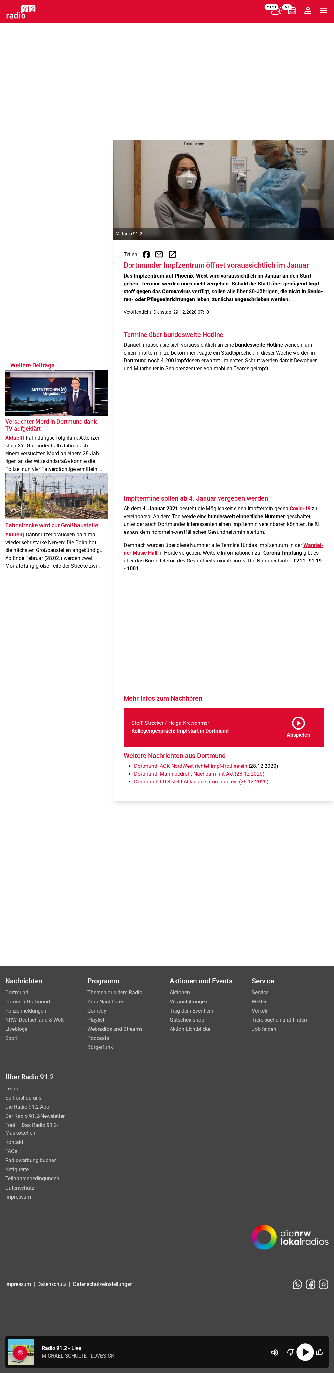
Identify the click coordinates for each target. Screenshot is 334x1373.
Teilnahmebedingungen (32, 1179)
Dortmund (16, 992)
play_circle (305, 1352)
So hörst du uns (23, 1098)
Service (260, 992)
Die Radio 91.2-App (27, 1107)
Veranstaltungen (188, 1002)
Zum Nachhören (106, 1002)
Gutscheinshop (187, 1020)
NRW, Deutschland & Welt (34, 1020)
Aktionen (180, 992)
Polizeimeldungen (25, 1011)
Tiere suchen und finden (279, 1020)
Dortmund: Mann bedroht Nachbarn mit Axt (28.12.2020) (199, 774)
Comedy (96, 1011)
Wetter (259, 1002)
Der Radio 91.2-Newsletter (35, 1116)
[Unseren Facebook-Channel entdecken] (310, 1284)
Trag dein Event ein (191, 1011)
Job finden (264, 1029)
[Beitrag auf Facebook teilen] (146, 254)
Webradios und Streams (115, 1029)
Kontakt (14, 1142)
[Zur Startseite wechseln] (21, 12)
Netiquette (17, 1169)
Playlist (95, 1020)
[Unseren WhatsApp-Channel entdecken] (297, 1284)
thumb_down (291, 1352)
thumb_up (320, 1352)
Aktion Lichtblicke (190, 1029)
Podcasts (98, 1038)
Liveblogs (16, 1029)
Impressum (18, 1197)
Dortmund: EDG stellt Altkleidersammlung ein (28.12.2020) (201, 782)
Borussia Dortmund (27, 1002)
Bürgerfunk (100, 1047)
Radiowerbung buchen (31, 1160)
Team (11, 1089)
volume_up (274, 1352)
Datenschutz (19, 1188)
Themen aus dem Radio (114, 992)
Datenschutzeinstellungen (103, 1284)
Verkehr (260, 1011)
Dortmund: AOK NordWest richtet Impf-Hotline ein (190, 766)
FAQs (11, 1151)
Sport (11, 1038)
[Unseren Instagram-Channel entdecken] (323, 1284)
